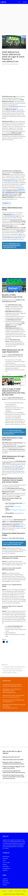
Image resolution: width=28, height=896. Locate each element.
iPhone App (6, 866)
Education (5, 858)
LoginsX (3, 2)
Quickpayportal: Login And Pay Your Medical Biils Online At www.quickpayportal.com (12, 690)
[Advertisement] (14, 18)
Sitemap (5, 884)
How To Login (6, 862)
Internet (6, 665)
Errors (4, 860)
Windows (5, 870)
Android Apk (6, 856)
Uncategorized (6, 868)
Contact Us (5, 879)
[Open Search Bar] (19, 2)
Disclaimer (5, 880)
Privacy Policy (6, 883)
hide (9, 203)
